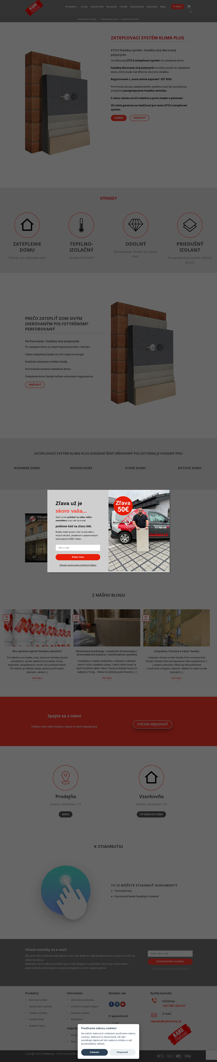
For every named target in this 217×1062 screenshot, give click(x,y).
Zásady (63, 565)
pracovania (73, 565)
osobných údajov (87, 565)
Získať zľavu (78, 557)
